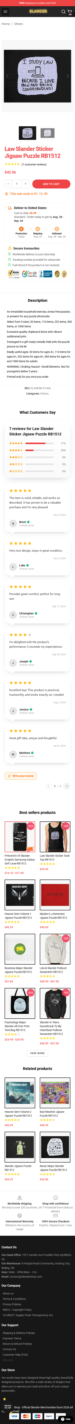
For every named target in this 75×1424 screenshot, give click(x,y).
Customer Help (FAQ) (15, 1354)
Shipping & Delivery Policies (19, 1333)
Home (6, 24)
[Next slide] (67, 76)
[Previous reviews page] (48, 786)
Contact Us (9, 1349)
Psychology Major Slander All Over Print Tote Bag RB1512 (17, 1026)
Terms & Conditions (14, 1298)
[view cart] (69, 11)
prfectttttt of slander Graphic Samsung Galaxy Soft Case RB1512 (20, 859)
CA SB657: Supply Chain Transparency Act (28, 1315)
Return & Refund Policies (17, 1343)
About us (8, 1293)
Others (18, 24)
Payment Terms (12, 1338)
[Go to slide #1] (27, 133)
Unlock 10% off (7, 1407)
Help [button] (68, 1419)
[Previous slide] (7, 76)
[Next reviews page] (66, 786)
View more (37, 1053)
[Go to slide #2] (47, 133)
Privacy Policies (12, 1304)
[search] (63, 11)
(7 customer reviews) (34, 164)
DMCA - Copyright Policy (17, 1309)
